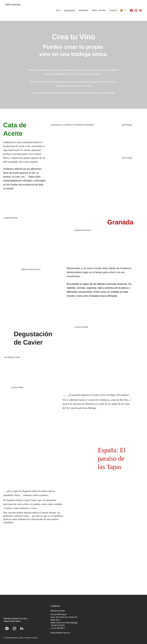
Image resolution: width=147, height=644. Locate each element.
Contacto (113, 10)
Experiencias (69, 10)
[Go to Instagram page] (137, 10)
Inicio (58, 10)
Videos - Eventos (99, 10)
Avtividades (83, 10)
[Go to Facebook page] (132, 10)
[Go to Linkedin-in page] (140, 10)
